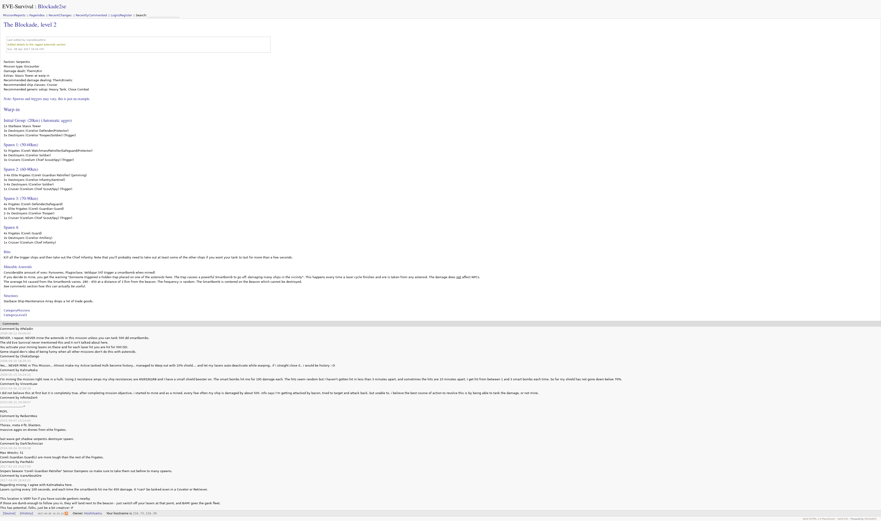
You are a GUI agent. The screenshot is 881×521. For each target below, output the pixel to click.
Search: (142, 15)
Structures (11, 295)
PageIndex (37, 15)
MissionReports (14, 15)
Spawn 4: (11, 227)
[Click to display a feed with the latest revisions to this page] (66, 513)
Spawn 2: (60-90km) (21, 169)
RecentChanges (60, 15)
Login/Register (121, 15)
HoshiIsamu (93, 513)
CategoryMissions (17, 310)
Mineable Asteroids (18, 266)
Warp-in (12, 109)
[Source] (9, 513)
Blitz (7, 251)
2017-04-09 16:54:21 (51, 513)
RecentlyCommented (91, 15)
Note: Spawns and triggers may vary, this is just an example (46, 98)
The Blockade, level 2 (30, 24)
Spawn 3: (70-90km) (21, 198)
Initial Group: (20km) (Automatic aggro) (38, 120)
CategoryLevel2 (15, 315)
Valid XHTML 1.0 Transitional (819, 518)
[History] (26, 513)
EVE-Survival (17, 6)
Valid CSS (842, 518)
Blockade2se (52, 6)
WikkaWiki (870, 518)
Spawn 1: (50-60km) (21, 144)
